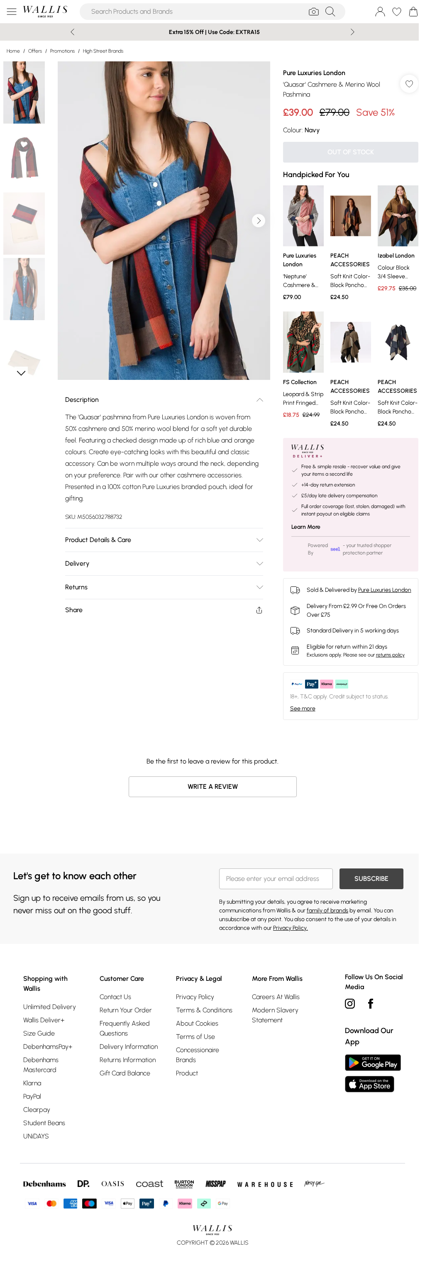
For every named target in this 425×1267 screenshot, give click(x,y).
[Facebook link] (371, 1004)
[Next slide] (352, 32)
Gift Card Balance (125, 1073)
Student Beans (44, 1123)
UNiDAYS (36, 1136)
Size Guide (39, 1033)
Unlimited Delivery (49, 1007)
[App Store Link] (373, 1073)
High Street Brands (103, 51)
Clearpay (36, 1110)
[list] (164, 220)
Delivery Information (129, 1047)
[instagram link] (350, 1004)
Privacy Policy (195, 997)
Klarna (32, 1083)
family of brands (327, 910)
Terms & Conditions (204, 1010)
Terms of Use (195, 1037)
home (13, 51)
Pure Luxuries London (314, 73)
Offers (35, 51)
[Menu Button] (12, 12)
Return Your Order (126, 1010)
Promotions (62, 51)
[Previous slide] (72, 32)
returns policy (390, 655)
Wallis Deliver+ (43, 1020)
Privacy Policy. (290, 927)
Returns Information (128, 1060)
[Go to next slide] (258, 220)
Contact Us (115, 997)
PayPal (32, 1096)
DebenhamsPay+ (47, 1047)
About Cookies (197, 1023)
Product (187, 1073)
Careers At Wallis (276, 997)
